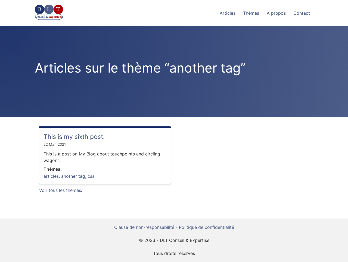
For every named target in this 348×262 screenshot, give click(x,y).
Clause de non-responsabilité (144, 227)
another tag (73, 176)
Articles (227, 13)
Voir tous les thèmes (60, 190)
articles (51, 176)
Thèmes (251, 13)
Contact (301, 13)
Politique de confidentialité (206, 227)
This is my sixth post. (74, 137)
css (91, 176)
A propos (276, 13)
